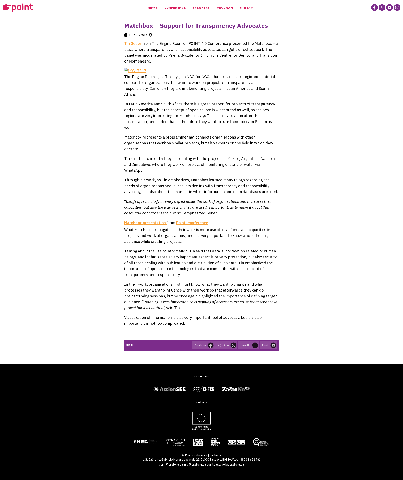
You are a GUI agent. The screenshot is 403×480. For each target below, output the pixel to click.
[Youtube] (389, 7)
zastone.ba (236, 464)
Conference (175, 7)
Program (225, 7)
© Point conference (194, 455)
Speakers (201, 7)
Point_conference (192, 222)
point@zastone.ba (171, 464)
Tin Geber (132, 43)
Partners (215, 455)
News (153, 7)
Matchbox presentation (145, 222)
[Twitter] (382, 7)
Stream (246, 7)
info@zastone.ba (195, 464)
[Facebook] (374, 7)
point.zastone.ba (218, 464)
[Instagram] (397, 7)
